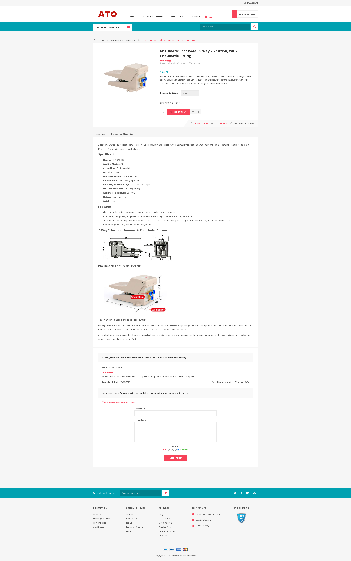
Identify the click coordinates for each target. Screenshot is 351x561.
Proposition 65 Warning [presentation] (122, 134)
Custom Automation (168, 531)
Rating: (175, 446)
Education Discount (134, 527)
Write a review (195, 63)
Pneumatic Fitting (169, 93)
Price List (163, 535)
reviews (182, 63)
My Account (252, 3)
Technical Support (153, 16)
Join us (129, 523)
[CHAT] (209, 16)
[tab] (100, 134)
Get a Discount (165, 523)
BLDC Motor (164, 518)
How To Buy (177, 16)
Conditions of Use (101, 527)
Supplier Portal (165, 527)
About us (97, 514)
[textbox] (225, 27)
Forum (129, 531)
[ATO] (94, 40)
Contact (195, 16)
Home (133, 16)
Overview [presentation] (100, 134)
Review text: (140, 420)
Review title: (140, 408)
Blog (161, 514)
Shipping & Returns (101, 518)
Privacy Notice (99, 523)
